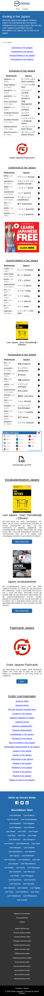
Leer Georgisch (29, 839)
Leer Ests (11, 835)
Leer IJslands (29, 847)
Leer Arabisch (28, 815)
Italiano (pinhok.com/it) (22, 949)
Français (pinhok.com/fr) (22, 937)
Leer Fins (21, 835)
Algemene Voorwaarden (22, 914)
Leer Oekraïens (33, 868)
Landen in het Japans (22, 751)
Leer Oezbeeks (15, 872)
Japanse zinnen (22, 722)
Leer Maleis (9, 868)
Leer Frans (32, 835)
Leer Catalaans (15, 827)
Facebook (19, 988)
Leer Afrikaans (15, 815)
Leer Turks (35, 892)
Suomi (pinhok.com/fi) (22, 962)
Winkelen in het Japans (22, 767)
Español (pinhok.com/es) (22, 945)
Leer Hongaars (15, 847)
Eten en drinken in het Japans (22, 743)
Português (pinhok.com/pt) (22, 941)
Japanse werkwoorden (22, 730)
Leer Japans (8, 42)
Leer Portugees (27, 876)
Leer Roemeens (15, 880)
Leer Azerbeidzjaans (29, 819)
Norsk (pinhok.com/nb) (22, 974)
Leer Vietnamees (14, 896)
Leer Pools (14, 876)
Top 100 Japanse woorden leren (22, 709)
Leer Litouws (13, 864)
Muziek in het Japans (22, 776)
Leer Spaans (23, 888)
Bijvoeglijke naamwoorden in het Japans (22, 747)
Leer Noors (20, 868)
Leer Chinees (29, 827)
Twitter (26, 988)
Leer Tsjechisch (22, 892)
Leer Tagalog (35, 888)
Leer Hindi (36, 843)
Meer (22, 681)
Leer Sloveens (9, 888)
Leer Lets (36, 860)
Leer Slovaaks (29, 884)
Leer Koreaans (10, 860)
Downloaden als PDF (22, 465)
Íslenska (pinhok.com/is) (22, 979)
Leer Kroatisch (24, 860)
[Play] (39, 80)
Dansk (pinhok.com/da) (22, 970)
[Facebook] (16, 803)
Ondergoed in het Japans (22, 51)
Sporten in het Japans (22, 755)
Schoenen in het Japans (22, 48)
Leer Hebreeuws (22, 843)
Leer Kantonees (28, 856)
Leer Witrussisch (30, 896)
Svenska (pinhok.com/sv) (22, 966)
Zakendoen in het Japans (22, 759)
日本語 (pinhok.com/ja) (22, 953)
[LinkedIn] (27, 803)
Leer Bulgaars (29, 823)
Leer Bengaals (15, 823)
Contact (25, 9)
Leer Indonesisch (15, 852)
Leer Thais (9, 892)
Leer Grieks (9, 843)
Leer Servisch (15, 884)
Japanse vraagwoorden (22, 726)
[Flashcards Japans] (22, 660)
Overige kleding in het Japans (22, 55)
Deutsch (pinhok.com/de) (22, 933)
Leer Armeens (12, 819)
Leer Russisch (29, 880)
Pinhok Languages (17, 991)
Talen (18, 9)
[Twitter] (22, 803)
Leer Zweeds (22, 900)
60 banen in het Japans (22, 738)
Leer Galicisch (14, 839)
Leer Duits (22, 831)
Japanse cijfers (22, 701)
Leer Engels (33, 831)
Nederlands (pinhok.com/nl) (22, 958)
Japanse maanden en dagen (22, 718)
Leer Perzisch (29, 872)
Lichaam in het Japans (22, 714)
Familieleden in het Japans (22, 734)
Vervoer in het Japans (22, 772)
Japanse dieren (22, 705)
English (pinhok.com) (22, 928)
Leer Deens (10, 831)
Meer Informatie (22, 542)
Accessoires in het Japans (22, 59)
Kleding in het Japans (22, 763)
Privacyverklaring (22, 918)
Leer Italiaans (30, 852)
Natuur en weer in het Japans (22, 780)
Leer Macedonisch (28, 864)
